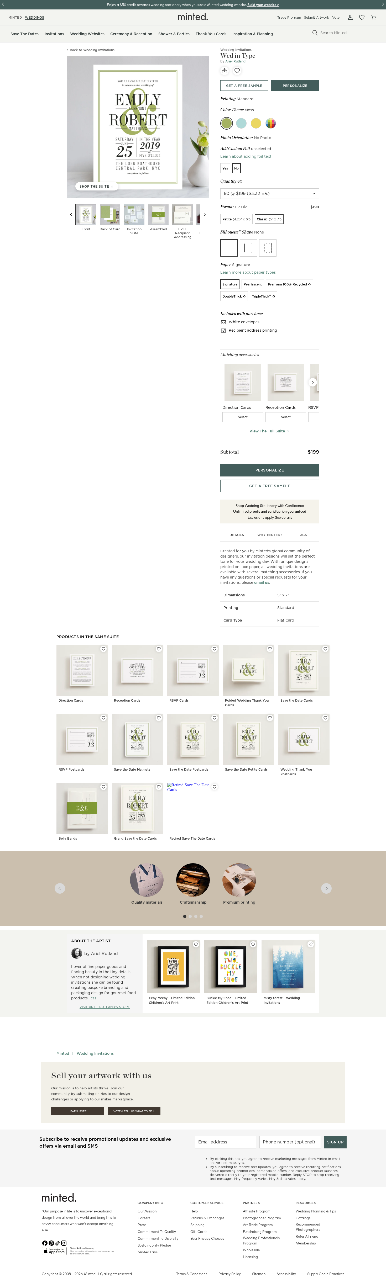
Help (194, 1211)
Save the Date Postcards (188, 769)
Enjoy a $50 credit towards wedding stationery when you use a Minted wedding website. (177, 4)
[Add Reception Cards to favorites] (159, 649)
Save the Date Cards (296, 700)
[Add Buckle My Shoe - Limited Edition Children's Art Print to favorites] (253, 944)
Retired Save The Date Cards (192, 838)
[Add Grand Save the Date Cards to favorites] (159, 787)
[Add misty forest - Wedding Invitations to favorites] (310, 944)
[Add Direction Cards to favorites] (103, 649)
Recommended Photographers (308, 1227)
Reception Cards (127, 700)
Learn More (77, 1111)
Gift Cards (198, 1231)
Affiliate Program (256, 1211)
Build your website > (263, 4)
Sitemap (258, 1273)
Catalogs (303, 1217)
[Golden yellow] (256, 123)
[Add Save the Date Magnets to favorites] (159, 718)
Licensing (250, 1256)
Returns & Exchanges (207, 1217)
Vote (336, 17)
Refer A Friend (307, 1236)
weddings (34, 17)
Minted (62, 1053)
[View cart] (373, 17)
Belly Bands (68, 838)
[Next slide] (204, 214)
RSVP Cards (179, 700)
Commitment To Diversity (158, 1238)
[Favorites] (362, 17)
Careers (144, 1217)
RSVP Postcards (71, 769)
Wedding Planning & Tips (316, 1211)
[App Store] (54, 1253)
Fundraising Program (260, 1231)
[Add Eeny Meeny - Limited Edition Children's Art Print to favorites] (196, 944)
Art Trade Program (258, 1224)
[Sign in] (350, 17)
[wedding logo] (193, 16)
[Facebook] (45, 1242)
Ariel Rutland (235, 61)
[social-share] (224, 71)
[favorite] (237, 71)
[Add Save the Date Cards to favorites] (325, 649)
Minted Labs (148, 1251)
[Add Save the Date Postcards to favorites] (214, 718)
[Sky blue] (241, 123)
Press (142, 1224)
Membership (306, 1243)
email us (261, 582)
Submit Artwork (316, 17)
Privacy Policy (229, 1273)
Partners (251, 1203)
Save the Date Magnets (132, 769)
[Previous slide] (71, 214)
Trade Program (289, 17)
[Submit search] (315, 33)
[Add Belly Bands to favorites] (103, 787)
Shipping (197, 1224)
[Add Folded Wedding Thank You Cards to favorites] (270, 649)
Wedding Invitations (95, 1053)
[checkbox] (243, 417)
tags (302, 535)
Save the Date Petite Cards (246, 769)
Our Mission (147, 1211)
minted (15, 17)
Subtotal (229, 452)
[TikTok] (57, 1242)
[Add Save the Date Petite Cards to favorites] (270, 718)
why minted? (269, 535)
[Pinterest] (51, 1242)
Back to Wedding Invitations (92, 50)
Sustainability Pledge (154, 1245)
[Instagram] (64, 1242)
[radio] (225, 168)
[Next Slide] (313, 382)
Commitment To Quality (157, 1231)
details (236, 535)
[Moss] (226, 123)
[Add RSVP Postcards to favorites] (103, 718)
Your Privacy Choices (207, 1238)
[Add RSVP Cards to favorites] (214, 649)
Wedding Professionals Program (261, 1240)
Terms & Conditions (191, 1273)
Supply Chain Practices (325, 1273)
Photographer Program (262, 1217)
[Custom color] (270, 123)
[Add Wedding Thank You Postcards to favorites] (325, 718)
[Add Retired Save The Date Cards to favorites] (214, 787)
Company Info (150, 1203)
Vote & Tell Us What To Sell (134, 1111)
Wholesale (251, 1249)
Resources (306, 1203)
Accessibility (286, 1273)
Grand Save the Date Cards (135, 838)
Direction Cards (71, 700)
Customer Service (207, 1203)
